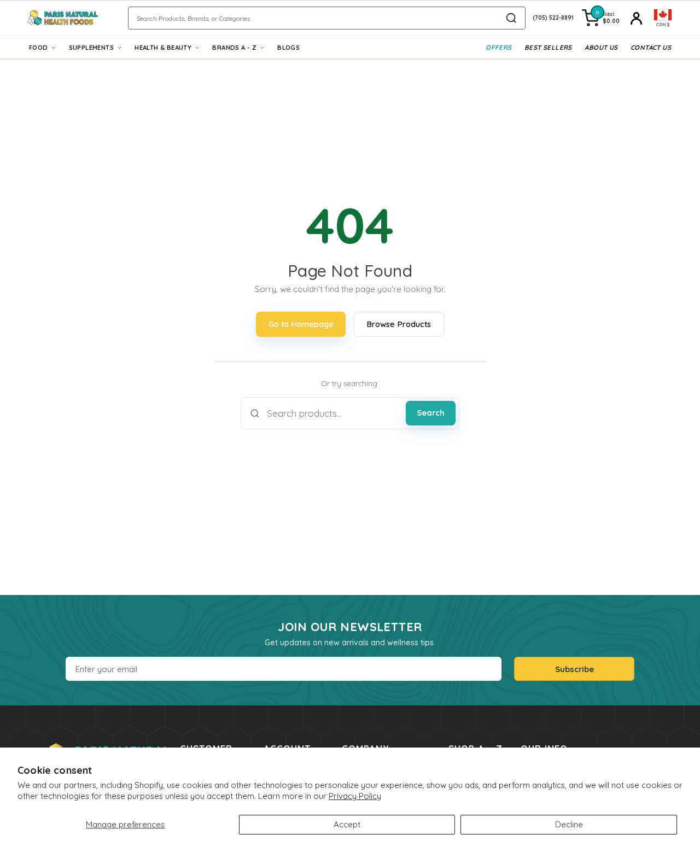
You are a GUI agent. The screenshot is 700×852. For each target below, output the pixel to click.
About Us (601, 47)
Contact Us (651, 47)
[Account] (636, 18)
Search (431, 412)
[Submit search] (511, 18)
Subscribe (574, 669)
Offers (498, 47)
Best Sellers (548, 47)
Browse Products (398, 324)
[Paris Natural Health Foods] (63, 18)
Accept (347, 824)
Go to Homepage (301, 324)
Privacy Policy (355, 796)
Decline (569, 824)
